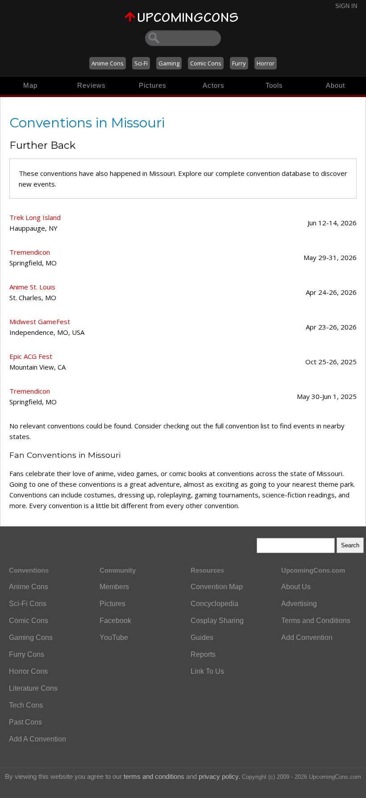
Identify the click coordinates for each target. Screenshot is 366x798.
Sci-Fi (141, 63)
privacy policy (218, 776)
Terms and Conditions (315, 620)
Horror (265, 63)
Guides (202, 637)
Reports (203, 654)
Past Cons (25, 722)
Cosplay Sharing (217, 620)
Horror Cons (28, 671)
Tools (274, 85)
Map (30, 85)
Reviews (91, 85)
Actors (214, 85)
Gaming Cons (31, 637)
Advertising (299, 603)
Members (114, 586)
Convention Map (217, 586)
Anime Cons (108, 63)
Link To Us (207, 671)
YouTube (114, 637)
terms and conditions (154, 776)
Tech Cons (26, 705)
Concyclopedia (214, 603)
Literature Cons (33, 688)
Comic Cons (205, 63)
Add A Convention (37, 739)
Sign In (346, 6)
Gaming (168, 63)
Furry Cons (26, 654)
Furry (239, 63)
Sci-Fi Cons (27, 603)
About (335, 85)
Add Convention (307, 637)
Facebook (115, 620)
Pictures (152, 85)
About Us (296, 586)
